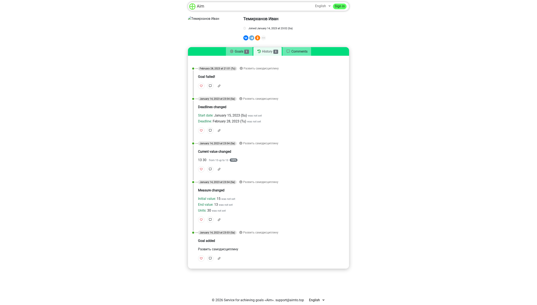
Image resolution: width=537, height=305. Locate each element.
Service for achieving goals (244, 300)
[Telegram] (251, 37)
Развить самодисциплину (261, 68)
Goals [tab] (240, 51)
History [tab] (268, 51)
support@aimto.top (289, 300)
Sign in (340, 6)
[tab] (297, 51)
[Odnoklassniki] (257, 37)
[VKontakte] (245, 37)
